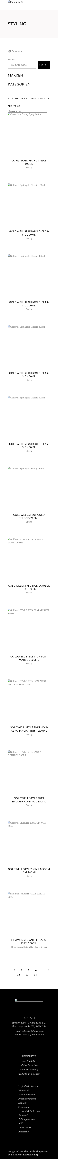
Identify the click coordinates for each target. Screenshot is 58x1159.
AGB (20, 1123)
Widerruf (22, 1115)
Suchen (11, 59)
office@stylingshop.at (33, 1030)
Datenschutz (24, 1127)
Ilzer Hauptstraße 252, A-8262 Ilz (29, 1026)
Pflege (36, 947)
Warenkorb (23, 1090)
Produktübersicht (27, 1098)
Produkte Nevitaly (29, 1069)
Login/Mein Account (28, 1086)
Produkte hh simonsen (29, 1073)
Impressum (23, 1131)
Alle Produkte (29, 1061)
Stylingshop (24, 1106)
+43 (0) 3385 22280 (33, 1034)
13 (26, 975)
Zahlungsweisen (26, 1119)
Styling (29, 167)
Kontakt (22, 1102)
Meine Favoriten (29, 1065)
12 (18, 975)
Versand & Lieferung (29, 1111)
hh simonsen (16, 947)
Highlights (28, 947)
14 (35, 975)
